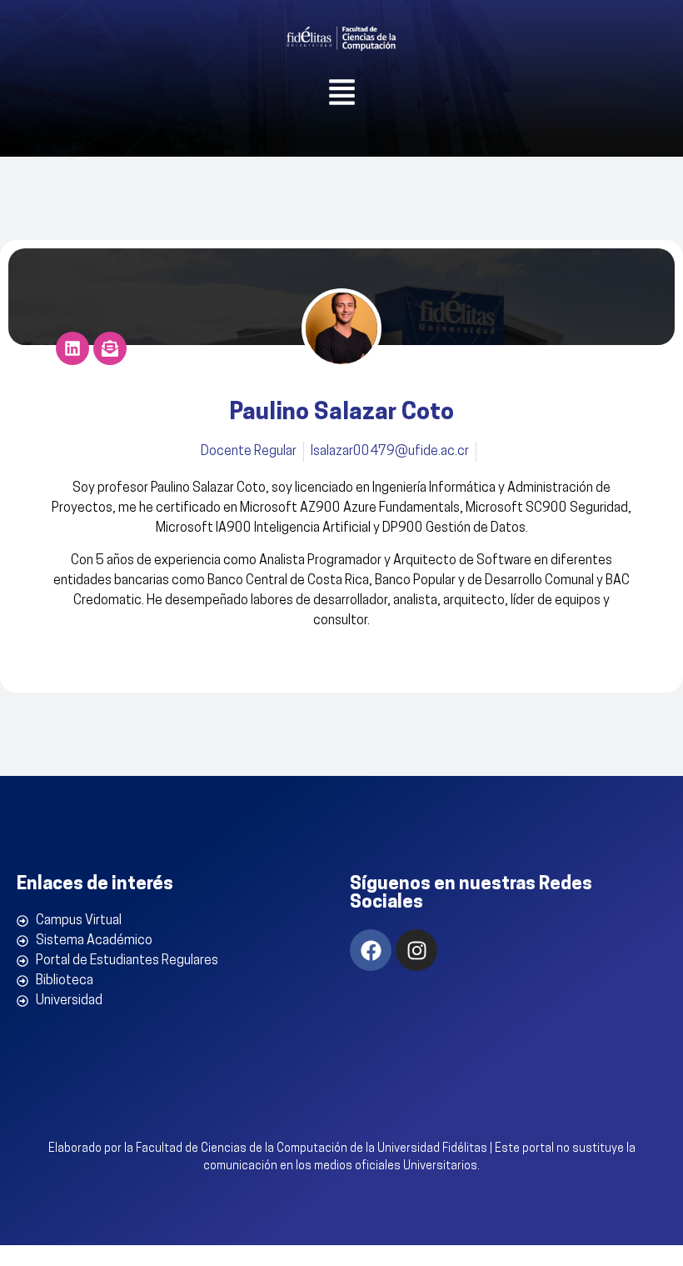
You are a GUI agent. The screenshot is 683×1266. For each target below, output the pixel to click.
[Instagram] (416, 950)
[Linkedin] (72, 348)
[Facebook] (370, 950)
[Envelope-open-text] (110, 348)
